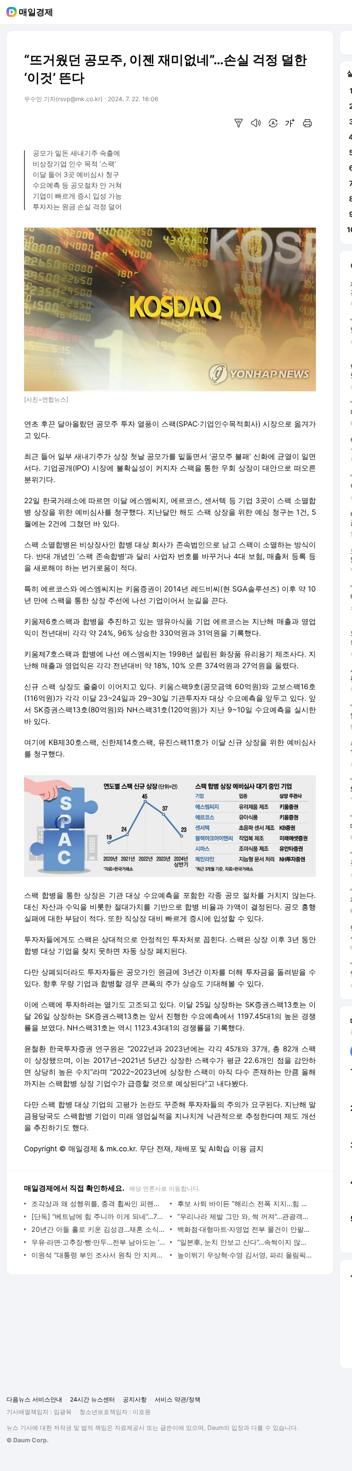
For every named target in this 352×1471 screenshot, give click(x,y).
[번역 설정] (273, 123)
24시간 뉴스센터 (92, 1399)
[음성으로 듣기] (255, 123)
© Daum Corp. (27, 1440)
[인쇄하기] (307, 123)
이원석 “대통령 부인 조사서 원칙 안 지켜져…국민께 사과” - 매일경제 (98, 1255)
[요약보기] (238, 123)
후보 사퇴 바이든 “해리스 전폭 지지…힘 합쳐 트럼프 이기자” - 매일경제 (244, 1203)
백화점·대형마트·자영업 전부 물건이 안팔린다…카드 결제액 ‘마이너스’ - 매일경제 (244, 1229)
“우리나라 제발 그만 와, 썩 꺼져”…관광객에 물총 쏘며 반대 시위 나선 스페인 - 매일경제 (244, 1216)
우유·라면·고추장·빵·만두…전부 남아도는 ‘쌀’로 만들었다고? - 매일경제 (98, 1242)
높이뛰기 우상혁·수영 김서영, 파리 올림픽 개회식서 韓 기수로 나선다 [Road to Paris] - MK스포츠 (244, 1255)
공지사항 (135, 1399)
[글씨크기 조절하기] (290, 123)
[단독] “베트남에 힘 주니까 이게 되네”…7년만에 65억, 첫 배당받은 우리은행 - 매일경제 (98, 1216)
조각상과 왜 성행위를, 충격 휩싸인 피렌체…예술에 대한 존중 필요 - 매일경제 (98, 1203)
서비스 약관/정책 (177, 1399)
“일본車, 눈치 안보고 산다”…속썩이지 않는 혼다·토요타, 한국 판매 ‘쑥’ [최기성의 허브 (244, 1242)
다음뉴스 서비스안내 (34, 1399)
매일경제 (36, 12)
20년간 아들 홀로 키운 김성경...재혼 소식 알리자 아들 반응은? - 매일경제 (98, 1229)
